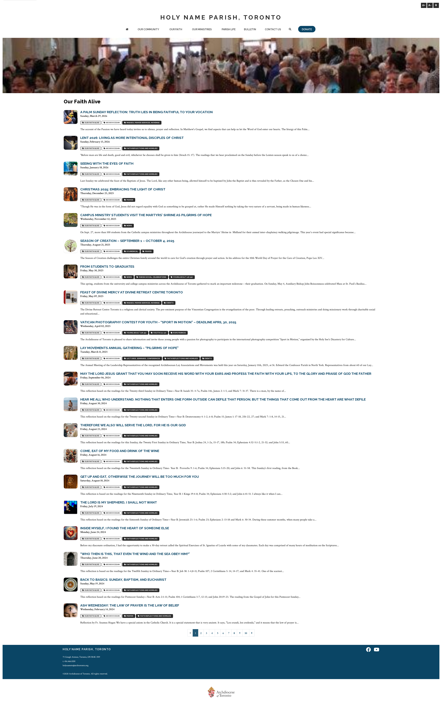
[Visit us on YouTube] (376, 650)
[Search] (290, 29)
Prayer (129, 200)
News (129, 226)
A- (429, 5)
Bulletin (250, 29)
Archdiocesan (112, 123)
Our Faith (175, 29)
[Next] (252, 633)
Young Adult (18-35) (182, 277)
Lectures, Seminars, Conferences (143, 358)
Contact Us (273, 29)
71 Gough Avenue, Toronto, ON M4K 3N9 (81, 657)
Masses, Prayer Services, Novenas (143, 123)
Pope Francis (179, 333)
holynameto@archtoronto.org (75, 665)
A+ (423, 5)
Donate (307, 29)
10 (246, 633)
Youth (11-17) (159, 333)
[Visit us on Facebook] (368, 650)
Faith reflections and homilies (141, 148)
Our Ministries (202, 29)
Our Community (148, 29)
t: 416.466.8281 (69, 661)
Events (170, 303)
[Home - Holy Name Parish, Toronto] (127, 29)
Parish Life (229, 29)
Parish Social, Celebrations (152, 277)
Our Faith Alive (91, 123)
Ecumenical (132, 251)
